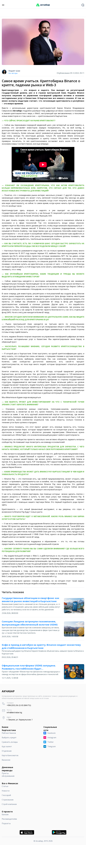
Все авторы (13, 73)
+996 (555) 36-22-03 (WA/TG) (19, 705)
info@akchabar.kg (14, 712)
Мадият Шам (14, 71)
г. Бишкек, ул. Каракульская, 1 (20, 719)
